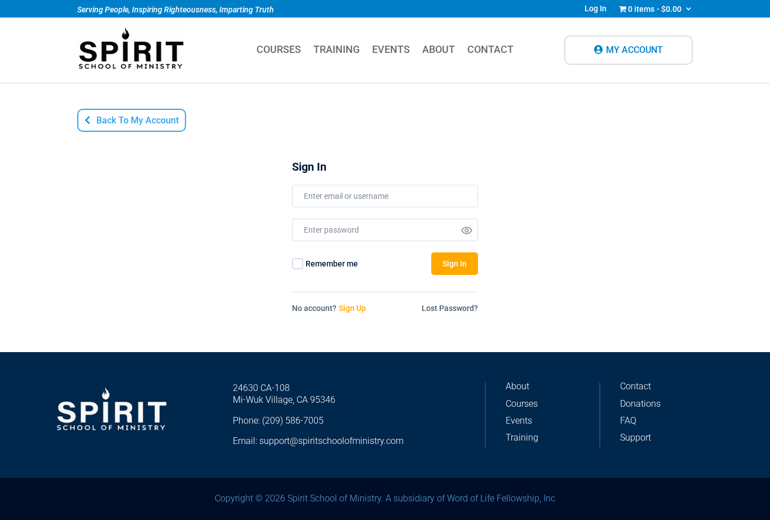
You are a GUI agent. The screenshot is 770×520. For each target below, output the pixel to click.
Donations (640, 403)
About (517, 386)
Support (635, 437)
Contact (635, 386)
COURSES (278, 50)
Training (522, 437)
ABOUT (438, 50)
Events (519, 420)
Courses (522, 403)
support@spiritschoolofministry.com (331, 440)
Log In (596, 9)
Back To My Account (137, 120)
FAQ (628, 420)
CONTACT (490, 50)
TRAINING (336, 50)
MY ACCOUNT (634, 50)
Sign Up (352, 308)
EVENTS (391, 50)
